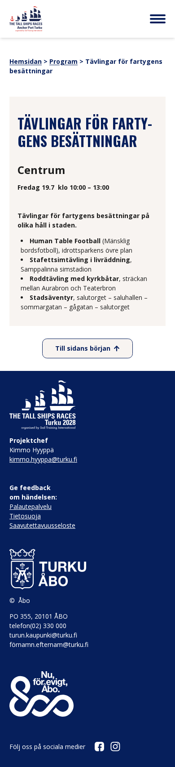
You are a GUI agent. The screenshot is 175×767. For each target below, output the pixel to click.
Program (63, 61)
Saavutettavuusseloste (42, 525)
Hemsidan (25, 61)
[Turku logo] (87, 569)
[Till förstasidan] (25, 18)
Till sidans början (82, 348)
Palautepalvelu (30, 506)
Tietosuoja (25, 516)
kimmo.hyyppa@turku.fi (43, 459)
